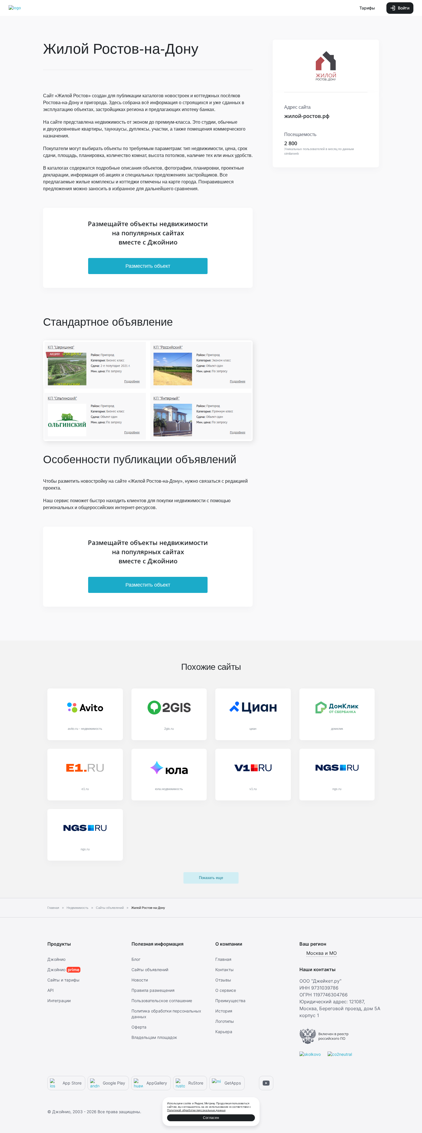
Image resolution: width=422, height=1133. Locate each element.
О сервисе (225, 990)
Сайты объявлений (149, 969)
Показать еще (211, 878)
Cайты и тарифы (63, 979)
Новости (139, 979)
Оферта (138, 1027)
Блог (135, 959)
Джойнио (56, 959)
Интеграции (59, 1000)
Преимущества (230, 1000)
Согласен (211, 1118)
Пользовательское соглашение (161, 1000)
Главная (223, 959)
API (50, 990)
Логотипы (224, 1021)
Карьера (223, 1031)
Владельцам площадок (154, 1037)
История (223, 1010)
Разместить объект (147, 266)
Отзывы (223, 979)
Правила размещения (153, 990)
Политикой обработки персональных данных (196, 1110)
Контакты (224, 969)
